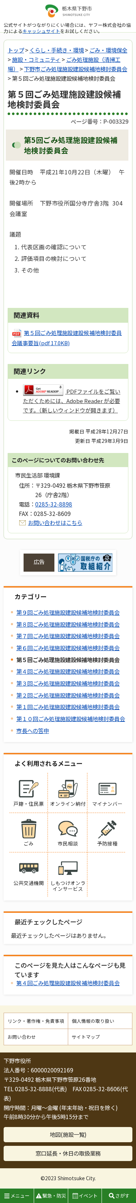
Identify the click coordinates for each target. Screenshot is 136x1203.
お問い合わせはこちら (55, 522)
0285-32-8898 (53, 504)
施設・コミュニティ (36, 59)
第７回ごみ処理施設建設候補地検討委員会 (68, 636)
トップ (16, 50)
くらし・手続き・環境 (56, 50)
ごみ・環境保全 (108, 50)
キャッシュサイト (41, 30)
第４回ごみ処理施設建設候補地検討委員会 (68, 671)
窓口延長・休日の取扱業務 (68, 1153)
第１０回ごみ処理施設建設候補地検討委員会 (70, 719)
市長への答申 (32, 730)
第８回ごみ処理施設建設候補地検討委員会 (68, 624)
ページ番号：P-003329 (99, 121)
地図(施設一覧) (68, 1134)
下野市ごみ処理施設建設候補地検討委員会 (75, 69)
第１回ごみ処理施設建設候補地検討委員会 (68, 707)
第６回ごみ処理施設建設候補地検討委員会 (68, 648)
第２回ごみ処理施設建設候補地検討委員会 (68, 695)
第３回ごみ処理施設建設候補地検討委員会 (68, 683)
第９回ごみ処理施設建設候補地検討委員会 (68, 612)
